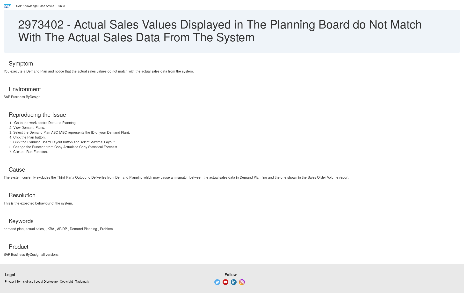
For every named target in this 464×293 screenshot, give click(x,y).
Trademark (82, 281)
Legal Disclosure (47, 281)
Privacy (9, 281)
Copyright (66, 281)
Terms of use (25, 281)
